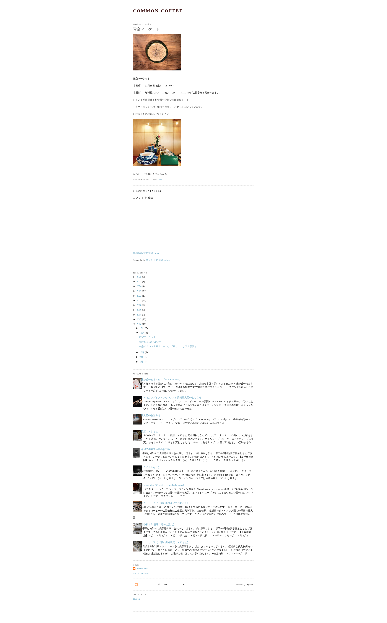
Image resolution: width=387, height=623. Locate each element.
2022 (139, 295)
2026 (139, 276)
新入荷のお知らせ (150, 415)
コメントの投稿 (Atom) (158, 259)
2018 (139, 314)
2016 (139, 323)
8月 (141, 361)
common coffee (158, 11)
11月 (142, 332)
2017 (139, 319)
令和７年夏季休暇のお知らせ (156, 449)
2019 (139, 309)
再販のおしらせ (149, 431)
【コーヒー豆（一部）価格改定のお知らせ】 (165, 502)
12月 (142, 328)
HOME (136, 598)
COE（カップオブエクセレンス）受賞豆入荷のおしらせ (171, 397)
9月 (141, 356)
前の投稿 (148, 252)
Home (156, 252)
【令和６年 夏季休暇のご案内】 (158, 524)
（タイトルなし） (150, 467)
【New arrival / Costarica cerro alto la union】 (163, 484)
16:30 (160, 180)
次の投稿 (138, 252)
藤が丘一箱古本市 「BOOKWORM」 (161, 379)
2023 (139, 291)
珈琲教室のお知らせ (150, 341)
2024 (139, 286)
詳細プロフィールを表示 (141, 573)
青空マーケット (146, 28)
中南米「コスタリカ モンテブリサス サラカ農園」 (168, 346)
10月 (142, 352)
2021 (139, 300)
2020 (139, 305)
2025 (139, 281)
